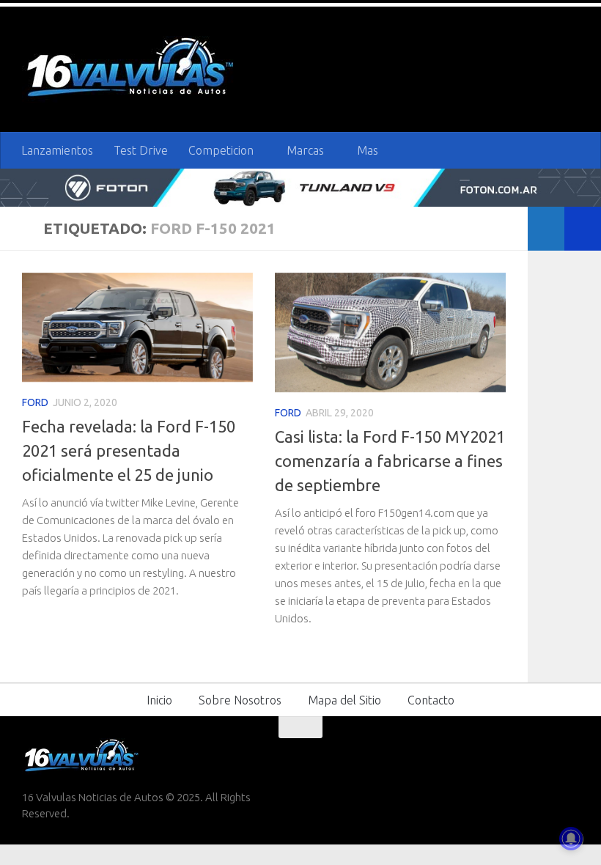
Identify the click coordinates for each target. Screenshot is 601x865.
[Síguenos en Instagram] (568, 756)
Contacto (431, 700)
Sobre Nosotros (240, 700)
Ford (35, 402)
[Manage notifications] (571, 838)
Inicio (159, 700)
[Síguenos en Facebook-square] (489, 756)
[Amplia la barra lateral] (582, 229)
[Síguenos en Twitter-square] (516, 756)
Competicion (221, 150)
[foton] (300, 187)
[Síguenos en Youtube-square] (542, 756)
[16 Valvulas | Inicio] (132, 69)
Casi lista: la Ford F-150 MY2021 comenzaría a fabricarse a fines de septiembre (390, 460)
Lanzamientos (57, 150)
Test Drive (141, 150)
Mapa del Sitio (344, 700)
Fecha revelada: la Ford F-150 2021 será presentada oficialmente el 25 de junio (128, 450)
